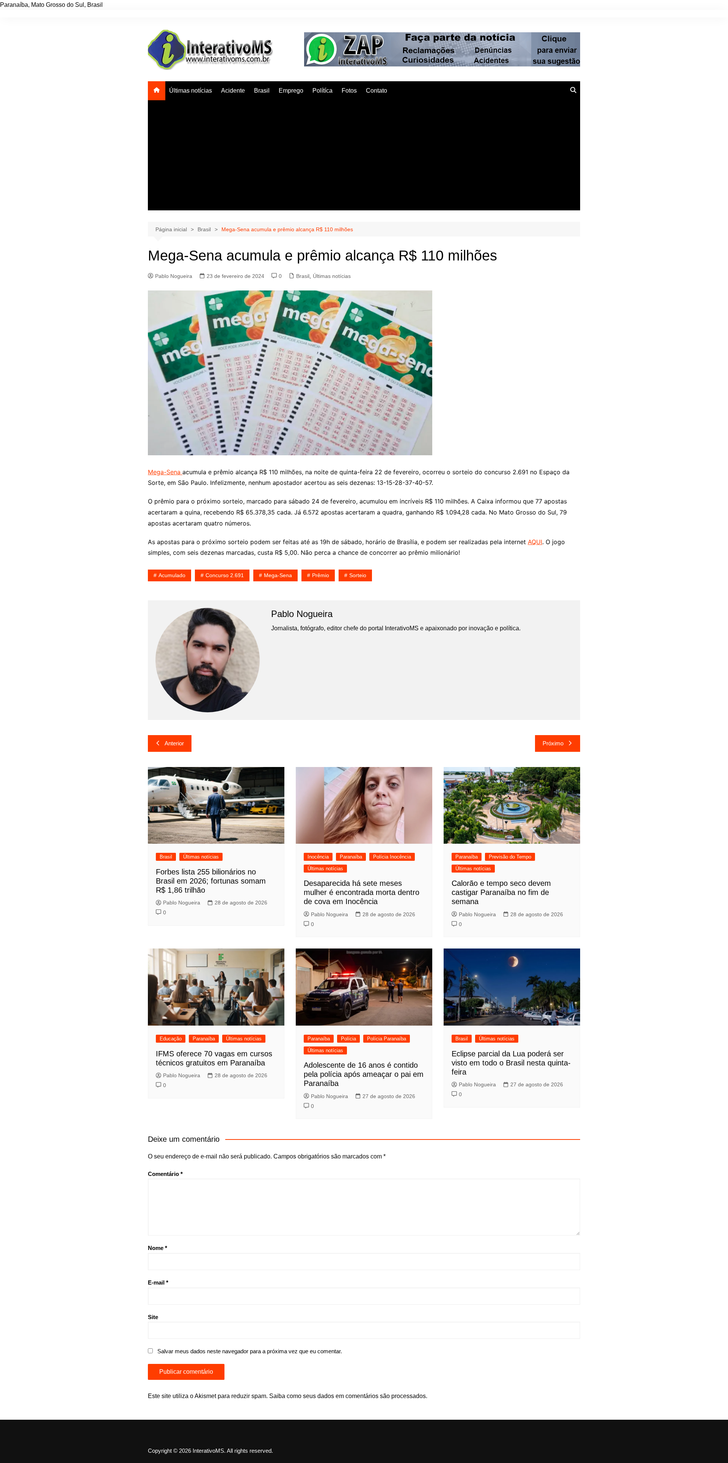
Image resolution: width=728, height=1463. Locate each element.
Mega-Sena (165, 472)
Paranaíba (351, 857)
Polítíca (322, 90)
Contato (376, 90)
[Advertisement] (364, 157)
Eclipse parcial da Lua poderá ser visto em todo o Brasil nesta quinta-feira (511, 1063)
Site (153, 1317)
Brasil (262, 90)
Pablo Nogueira (173, 276)
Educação (171, 1039)
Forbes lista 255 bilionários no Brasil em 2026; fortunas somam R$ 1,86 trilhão (211, 881)
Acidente (233, 90)
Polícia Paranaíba (386, 1039)
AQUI (535, 542)
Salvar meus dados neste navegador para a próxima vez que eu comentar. (249, 1351)
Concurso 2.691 (225, 575)
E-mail (158, 1282)
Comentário (165, 1174)
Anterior (174, 743)
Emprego (291, 90)
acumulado (171, 575)
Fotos (349, 90)
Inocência (318, 857)
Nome (157, 1248)
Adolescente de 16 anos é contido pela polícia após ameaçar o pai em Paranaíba (364, 1074)
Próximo (553, 743)
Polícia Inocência (392, 857)
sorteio (357, 575)
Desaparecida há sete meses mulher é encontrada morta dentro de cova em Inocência (361, 892)
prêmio (320, 575)
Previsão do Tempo (510, 857)
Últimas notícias (190, 90)
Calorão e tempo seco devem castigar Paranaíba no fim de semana (501, 892)
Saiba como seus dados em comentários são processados (347, 1396)
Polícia (348, 1039)
